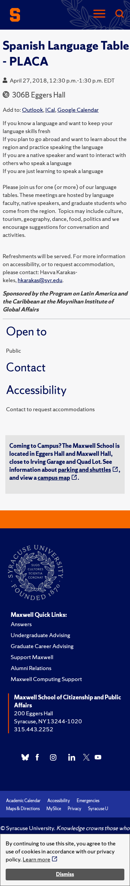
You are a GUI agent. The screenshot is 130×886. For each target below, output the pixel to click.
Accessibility (58, 800)
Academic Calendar (23, 800)
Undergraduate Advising (40, 635)
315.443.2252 (33, 729)
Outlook (32, 109)
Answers (21, 624)
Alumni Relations (31, 668)
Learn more (36, 859)
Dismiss (65, 874)
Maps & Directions (23, 808)
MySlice (53, 808)
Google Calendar (78, 109)
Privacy (74, 808)
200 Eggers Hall (33, 713)
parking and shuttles (84, 469)
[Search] (119, 14)
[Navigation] (99, 14)
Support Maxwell (32, 657)
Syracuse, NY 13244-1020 (48, 721)
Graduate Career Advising (42, 646)
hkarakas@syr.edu (40, 280)
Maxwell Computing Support (46, 679)
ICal (50, 109)
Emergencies (88, 800)
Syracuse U (98, 808)
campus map (54, 477)
